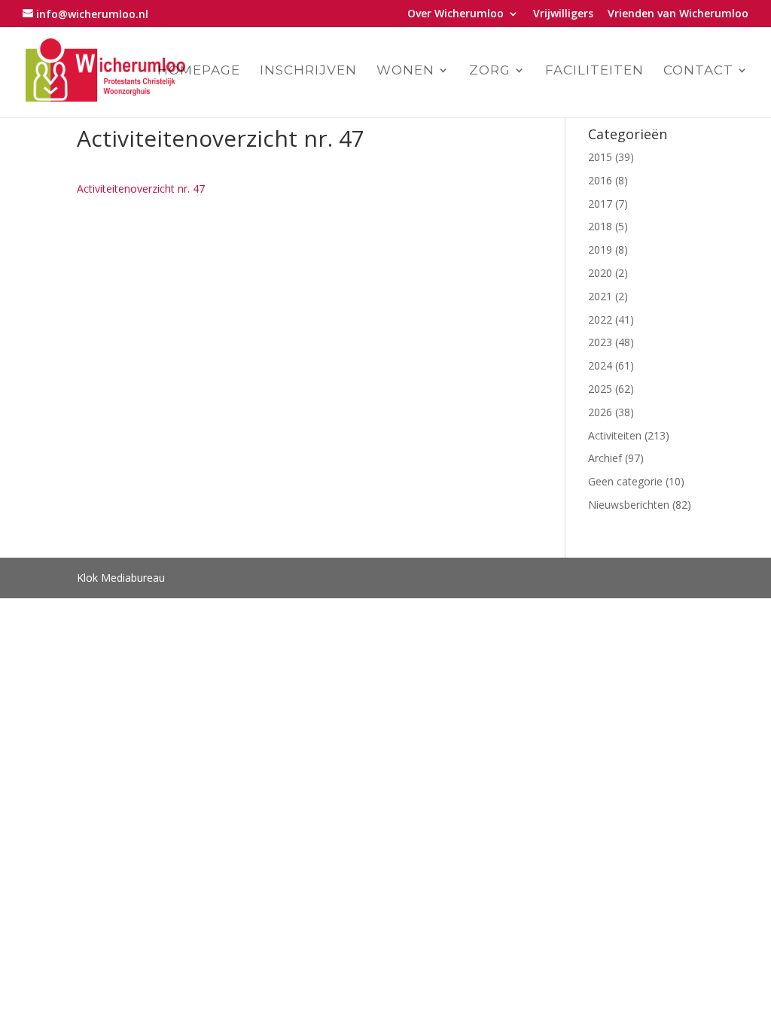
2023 (600, 342)
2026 (600, 412)
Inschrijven (308, 71)
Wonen (405, 71)
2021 (600, 296)
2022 (600, 319)
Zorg (489, 71)
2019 (600, 249)
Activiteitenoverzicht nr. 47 (141, 188)
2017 (600, 203)
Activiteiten (614, 435)
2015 (600, 157)
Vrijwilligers (563, 14)
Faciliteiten (594, 71)
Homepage (198, 71)
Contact (698, 71)
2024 (600, 365)
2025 (600, 389)
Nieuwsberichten (628, 504)
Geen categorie (625, 481)
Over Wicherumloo (455, 14)
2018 (600, 226)
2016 (600, 180)
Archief (605, 458)
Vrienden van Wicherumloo (678, 14)
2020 (600, 273)
